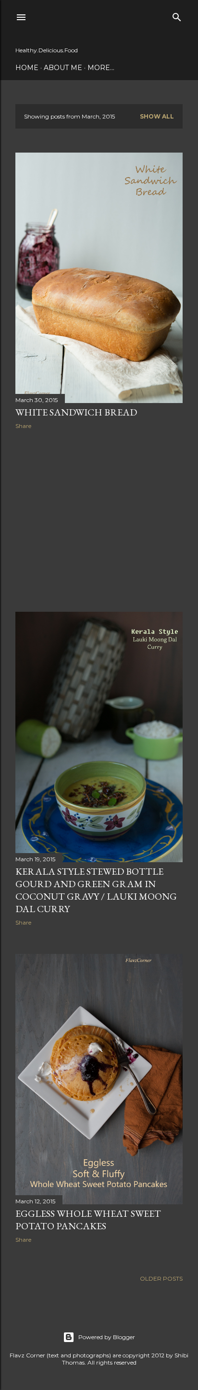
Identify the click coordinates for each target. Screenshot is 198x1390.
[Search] (177, 15)
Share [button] (23, 425)
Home (26, 67)
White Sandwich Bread (76, 412)
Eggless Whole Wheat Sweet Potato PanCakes (88, 1219)
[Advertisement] (99, 520)
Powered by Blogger (106, 1337)
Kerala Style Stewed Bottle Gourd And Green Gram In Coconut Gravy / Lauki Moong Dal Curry (96, 890)
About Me (63, 67)
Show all (157, 116)
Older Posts (161, 1278)
